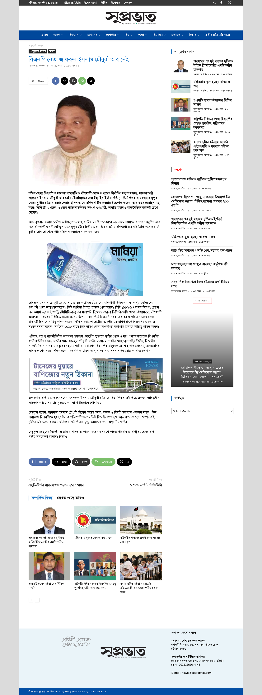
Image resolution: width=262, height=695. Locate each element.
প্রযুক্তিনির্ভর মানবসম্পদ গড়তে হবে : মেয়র (56, 485)
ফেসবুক (128, 2)
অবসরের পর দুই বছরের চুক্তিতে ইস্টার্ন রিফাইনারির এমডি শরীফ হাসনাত (46, 542)
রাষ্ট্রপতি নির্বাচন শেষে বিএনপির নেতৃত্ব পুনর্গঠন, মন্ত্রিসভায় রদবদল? (213, 123)
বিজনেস (74, 35)
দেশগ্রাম (111, 35)
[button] (215, 2)
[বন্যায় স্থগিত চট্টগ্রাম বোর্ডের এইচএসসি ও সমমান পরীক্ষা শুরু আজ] (141, 566)
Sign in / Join (72, 2)
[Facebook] (221, 2)
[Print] (73, 81)
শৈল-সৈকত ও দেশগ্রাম (202, 361)
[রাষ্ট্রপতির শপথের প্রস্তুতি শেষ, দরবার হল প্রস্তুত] (141, 520)
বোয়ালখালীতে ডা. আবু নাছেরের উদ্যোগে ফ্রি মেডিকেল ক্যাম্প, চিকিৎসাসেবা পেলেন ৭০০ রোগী (200, 201)
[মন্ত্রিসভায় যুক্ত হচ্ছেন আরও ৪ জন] (95, 520)
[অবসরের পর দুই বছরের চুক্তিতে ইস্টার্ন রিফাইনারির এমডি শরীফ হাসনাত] (49, 520)
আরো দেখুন (201, 300)
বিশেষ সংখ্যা (90, 2)
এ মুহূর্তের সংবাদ (38, 51)
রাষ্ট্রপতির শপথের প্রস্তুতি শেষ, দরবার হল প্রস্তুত (201, 250)
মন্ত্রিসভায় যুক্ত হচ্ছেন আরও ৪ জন (93, 538)
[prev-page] (31, 600)
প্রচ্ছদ (44, 35)
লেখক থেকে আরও (70, 498)
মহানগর (92, 35)
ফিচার (192, 35)
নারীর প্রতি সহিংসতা (217, 35)
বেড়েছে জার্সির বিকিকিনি (146, 485)
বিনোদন (158, 35)
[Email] (64, 81)
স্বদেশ (56, 35)
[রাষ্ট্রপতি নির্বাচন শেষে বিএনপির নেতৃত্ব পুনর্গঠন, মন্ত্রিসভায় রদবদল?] (95, 566)
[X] (229, 2)
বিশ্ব (127, 35)
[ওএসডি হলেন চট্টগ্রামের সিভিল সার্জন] (49, 566)
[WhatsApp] (82, 81)
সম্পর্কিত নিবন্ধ (42, 498)
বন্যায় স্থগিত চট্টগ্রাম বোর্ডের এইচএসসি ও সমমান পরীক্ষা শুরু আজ (139, 588)
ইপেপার (115, 2)
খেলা (141, 35)
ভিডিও (104, 2)
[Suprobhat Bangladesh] (131, 18)
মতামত (175, 35)
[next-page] (37, 600)
